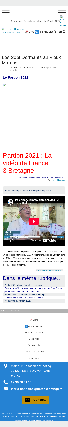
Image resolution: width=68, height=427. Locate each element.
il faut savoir (29, 416)
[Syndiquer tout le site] (63, 21)
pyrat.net (24, 420)
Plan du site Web (34, 332)
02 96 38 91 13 (21, 382)
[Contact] (60, 32)
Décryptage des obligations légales (50, 416)
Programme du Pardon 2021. (17, 301)
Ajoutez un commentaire (49, 270)
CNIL (5, 416)
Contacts (39, 399)
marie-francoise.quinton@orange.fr (36, 389)
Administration (46, 31)
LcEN (12, 416)
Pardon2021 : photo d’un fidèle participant (23, 285)
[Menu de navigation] (6, 10)
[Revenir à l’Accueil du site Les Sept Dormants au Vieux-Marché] (11, 38)
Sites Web (34, 339)
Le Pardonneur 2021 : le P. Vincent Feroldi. (24, 298)
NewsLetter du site (34, 351)
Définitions (34, 358)
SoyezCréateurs (38, 420)
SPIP (51, 420)
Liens (31, 31)
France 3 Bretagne (58, 180)
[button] (56, 32)
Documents (34, 345)
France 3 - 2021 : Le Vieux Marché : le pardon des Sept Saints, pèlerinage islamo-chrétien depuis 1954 (33, 290)
